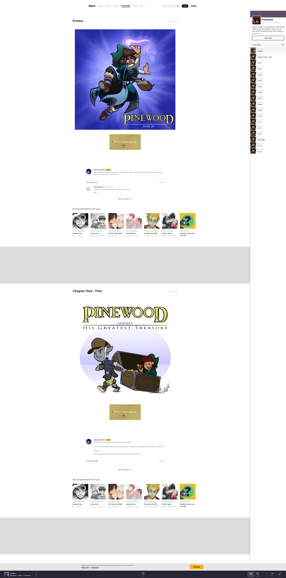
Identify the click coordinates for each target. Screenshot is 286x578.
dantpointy (98, 187)
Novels (116, 6)
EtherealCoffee (99, 170)
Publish (193, 6)
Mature (135, 6)
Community (125, 6)
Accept (197, 567)
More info (85, 567)
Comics (108, 6)
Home (101, 6)
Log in (185, 6)
